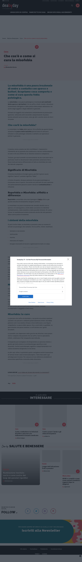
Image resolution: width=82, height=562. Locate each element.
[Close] (68, 259)
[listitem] (41, 287)
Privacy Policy (50, 302)
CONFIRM (25, 296)
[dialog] (41, 281)
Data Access (41, 302)
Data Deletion (32, 302)
